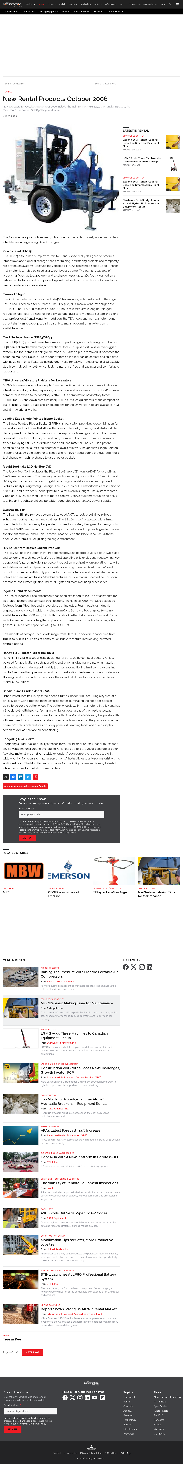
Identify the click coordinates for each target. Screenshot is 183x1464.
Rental (7, 91)
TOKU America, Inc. (58, 1108)
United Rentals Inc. (58, 1249)
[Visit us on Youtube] (94, 1397)
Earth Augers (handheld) (107, 888)
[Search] (170, 4)
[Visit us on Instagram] (142, 966)
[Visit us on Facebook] (126, 966)
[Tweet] (28, 777)
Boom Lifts (47, 1209)
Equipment (9, 888)
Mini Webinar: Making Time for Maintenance (156, 894)
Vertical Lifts (48, 1029)
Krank (50, 1188)
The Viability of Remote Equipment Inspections (79, 1183)
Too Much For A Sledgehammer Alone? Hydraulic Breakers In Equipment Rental (142, 203)
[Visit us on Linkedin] (149, 966)
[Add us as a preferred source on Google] (35, 777)
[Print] (6, 777)
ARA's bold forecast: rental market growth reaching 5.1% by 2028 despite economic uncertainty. (80, 1141)
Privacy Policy (69, 832)
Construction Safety (53, 1236)
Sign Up (27, 837)
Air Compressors (50, 968)
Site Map (126, 1453)
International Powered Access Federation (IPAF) (74, 1314)
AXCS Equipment (56, 1218)
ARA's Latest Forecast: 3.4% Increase (71, 1130)
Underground (56, 888)
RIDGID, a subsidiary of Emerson (63, 894)
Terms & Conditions (108, 1453)
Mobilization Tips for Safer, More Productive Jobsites (77, 1242)
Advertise (72, 1453)
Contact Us (58, 1453)
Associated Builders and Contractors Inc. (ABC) (74, 1077)
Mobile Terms (50, 832)
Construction (49, 1095)
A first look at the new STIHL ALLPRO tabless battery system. (74, 1166)
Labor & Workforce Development (59, 1064)
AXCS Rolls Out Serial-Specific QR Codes (74, 1213)
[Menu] (177, 4)
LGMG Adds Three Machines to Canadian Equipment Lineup (142, 160)
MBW (6, 892)
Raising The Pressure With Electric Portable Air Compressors (79, 974)
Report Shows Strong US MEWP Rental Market (79, 1309)
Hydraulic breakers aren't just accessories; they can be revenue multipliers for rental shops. (75, 1114)
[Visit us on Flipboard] (102, 1397)
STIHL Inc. (52, 1162)
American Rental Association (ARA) (67, 1135)
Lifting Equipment (51, 1305)
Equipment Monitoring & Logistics (60, 1179)
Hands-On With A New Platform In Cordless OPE (80, 1157)
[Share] (13, 777)
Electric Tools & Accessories (57, 1153)
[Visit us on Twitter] (134, 966)
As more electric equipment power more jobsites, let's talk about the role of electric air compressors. (78, 987)
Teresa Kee (12, 1339)
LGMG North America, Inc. (61, 1042)
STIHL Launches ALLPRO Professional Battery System (78, 1276)
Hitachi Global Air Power (61, 981)
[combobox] (46, 83)
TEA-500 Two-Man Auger (110, 892)
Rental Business (50, 1126)
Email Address (27, 809)
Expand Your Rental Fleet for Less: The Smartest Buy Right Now (141, 143)
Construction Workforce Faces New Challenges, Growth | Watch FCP (80, 1070)
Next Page (32, 1352)
